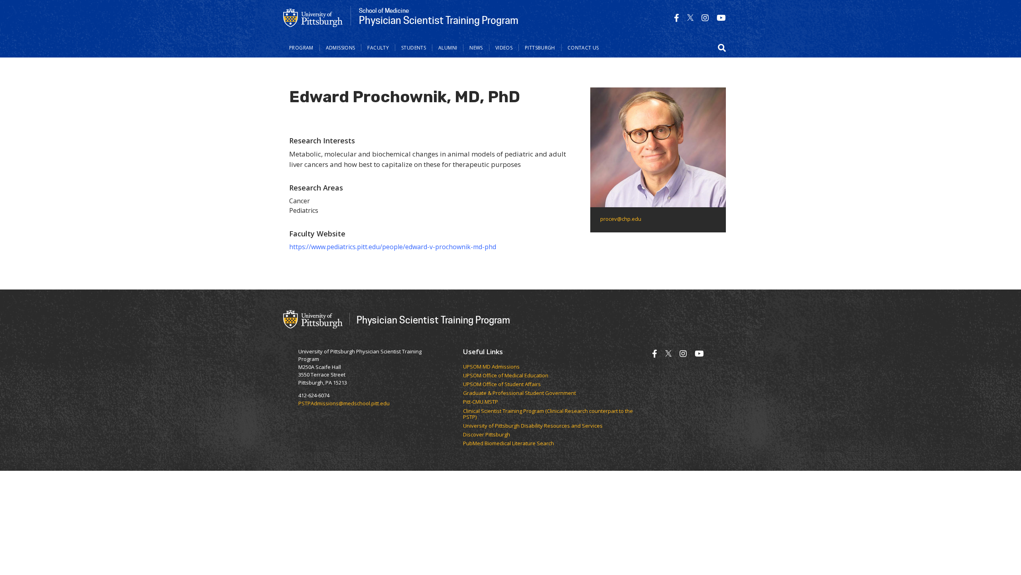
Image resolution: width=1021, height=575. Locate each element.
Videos (503, 47)
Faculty (378, 47)
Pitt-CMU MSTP (480, 402)
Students (413, 47)
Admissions (340, 47)
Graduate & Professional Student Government (519, 393)
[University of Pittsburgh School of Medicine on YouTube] (721, 17)
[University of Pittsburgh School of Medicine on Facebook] (676, 17)
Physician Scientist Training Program (433, 319)
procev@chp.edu (620, 218)
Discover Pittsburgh (486, 435)
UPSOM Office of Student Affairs (502, 384)
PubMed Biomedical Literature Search (508, 443)
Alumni (447, 47)
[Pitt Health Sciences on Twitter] (690, 17)
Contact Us (583, 47)
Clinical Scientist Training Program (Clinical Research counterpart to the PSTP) (548, 414)
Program (301, 47)
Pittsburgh (540, 47)
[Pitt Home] (313, 17)
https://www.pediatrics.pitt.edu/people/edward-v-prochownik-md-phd (392, 246)
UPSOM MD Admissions (491, 367)
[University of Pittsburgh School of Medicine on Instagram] (705, 17)
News (476, 47)
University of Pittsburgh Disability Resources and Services (533, 426)
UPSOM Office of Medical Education (505, 376)
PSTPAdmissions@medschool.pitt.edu (344, 403)
